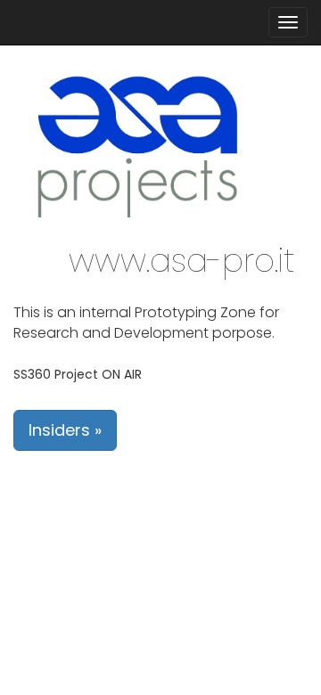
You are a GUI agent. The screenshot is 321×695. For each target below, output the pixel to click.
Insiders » (65, 430)
